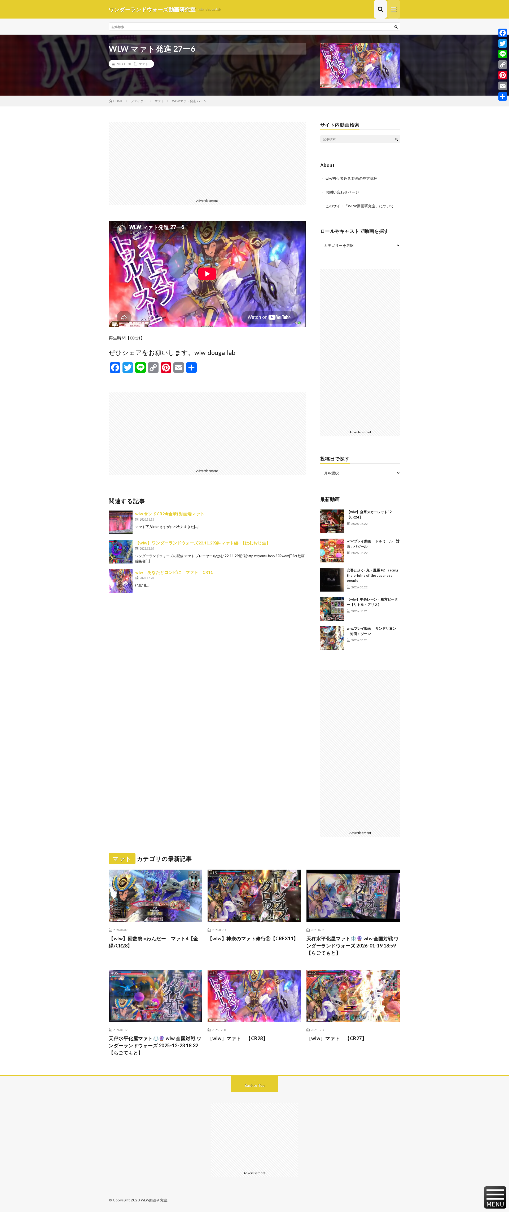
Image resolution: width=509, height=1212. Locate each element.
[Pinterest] (502, 75)
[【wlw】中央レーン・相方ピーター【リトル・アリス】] (332, 609)
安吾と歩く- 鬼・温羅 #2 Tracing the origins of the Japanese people (372, 575)
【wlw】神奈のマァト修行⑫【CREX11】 (253, 938)
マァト (143, 63)
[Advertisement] (207, 159)
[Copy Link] (502, 64)
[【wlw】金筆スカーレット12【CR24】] (332, 521)
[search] (396, 27)
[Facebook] (502, 33)
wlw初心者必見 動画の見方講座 (352, 178)
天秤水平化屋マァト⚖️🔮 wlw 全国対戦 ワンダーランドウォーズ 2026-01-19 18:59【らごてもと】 (352, 946)
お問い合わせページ (342, 192)
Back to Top (255, 1085)
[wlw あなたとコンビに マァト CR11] (121, 581)
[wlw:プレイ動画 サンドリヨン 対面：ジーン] (332, 638)
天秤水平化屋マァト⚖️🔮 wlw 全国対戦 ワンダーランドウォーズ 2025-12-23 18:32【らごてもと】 (155, 1045)
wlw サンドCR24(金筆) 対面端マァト (169, 513)
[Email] (502, 85)
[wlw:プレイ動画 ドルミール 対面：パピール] (332, 550)
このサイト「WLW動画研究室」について (360, 206)
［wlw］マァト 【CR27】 (336, 1038)
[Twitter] (502, 43)
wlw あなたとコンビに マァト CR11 (174, 572)
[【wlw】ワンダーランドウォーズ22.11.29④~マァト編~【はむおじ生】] (121, 551)
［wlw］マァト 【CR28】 (238, 1038)
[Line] (502, 54)
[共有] (502, 96)
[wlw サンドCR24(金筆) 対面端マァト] (121, 522)
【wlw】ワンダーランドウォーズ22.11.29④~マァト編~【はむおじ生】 (202, 542)
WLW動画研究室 (154, 1200)
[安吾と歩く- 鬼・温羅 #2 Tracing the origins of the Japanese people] (332, 580)
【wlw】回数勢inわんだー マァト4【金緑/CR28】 (153, 942)
